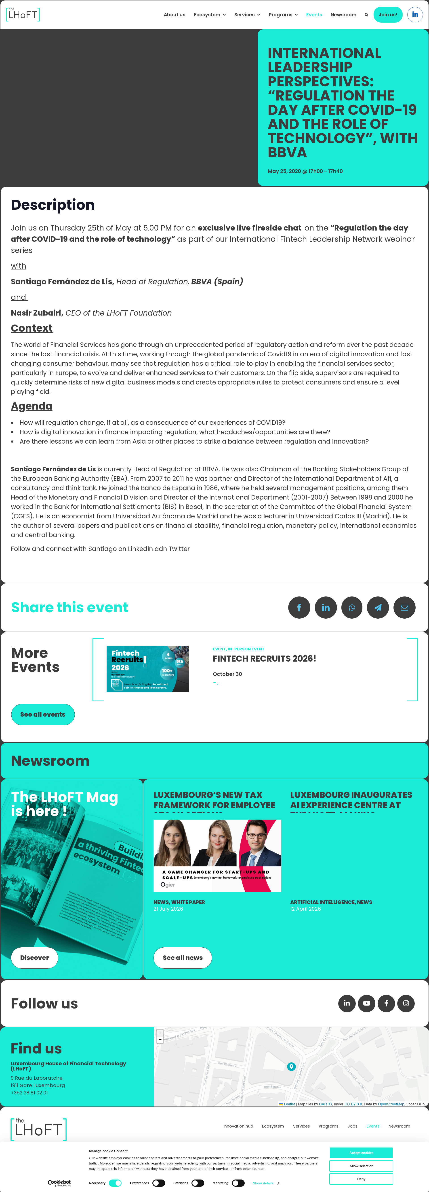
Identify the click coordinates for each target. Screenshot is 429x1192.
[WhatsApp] (352, 607)
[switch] (158, 1183)
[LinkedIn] (326, 607)
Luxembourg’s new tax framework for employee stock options (214, 805)
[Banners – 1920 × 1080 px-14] (217, 821)
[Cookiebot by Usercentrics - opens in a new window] (59, 1183)
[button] (366, 14)
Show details (263, 1183)
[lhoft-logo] (23, 10)
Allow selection (361, 1166)
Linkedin (140, 549)
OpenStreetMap (391, 1104)
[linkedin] (347, 1003)
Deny (361, 1179)
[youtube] (366, 1003)
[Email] (404, 607)
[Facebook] (299, 607)
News (161, 902)
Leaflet (289, 1104)
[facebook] (386, 1003)
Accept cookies (361, 1153)
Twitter (180, 549)
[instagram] (406, 1003)
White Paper (188, 902)
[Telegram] (378, 607)
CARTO (325, 1104)
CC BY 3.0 (353, 1104)
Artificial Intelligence (322, 902)
